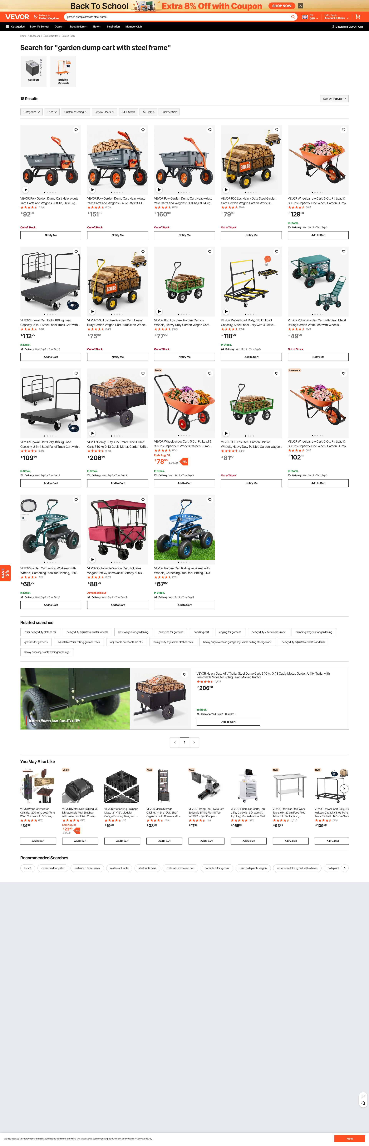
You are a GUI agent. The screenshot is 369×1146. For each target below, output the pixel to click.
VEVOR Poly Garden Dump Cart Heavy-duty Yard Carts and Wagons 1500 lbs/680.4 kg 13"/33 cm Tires (183, 203)
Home (23, 36)
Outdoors (35, 36)
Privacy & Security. (143, 1138)
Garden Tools (68, 36)
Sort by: (327, 98)
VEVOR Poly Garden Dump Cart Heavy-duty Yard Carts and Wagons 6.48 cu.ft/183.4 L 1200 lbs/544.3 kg (116, 203)
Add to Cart (318, 235)
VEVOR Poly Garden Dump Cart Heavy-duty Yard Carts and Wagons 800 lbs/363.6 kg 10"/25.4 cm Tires (49, 203)
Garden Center (51, 36)
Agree (350, 1138)
